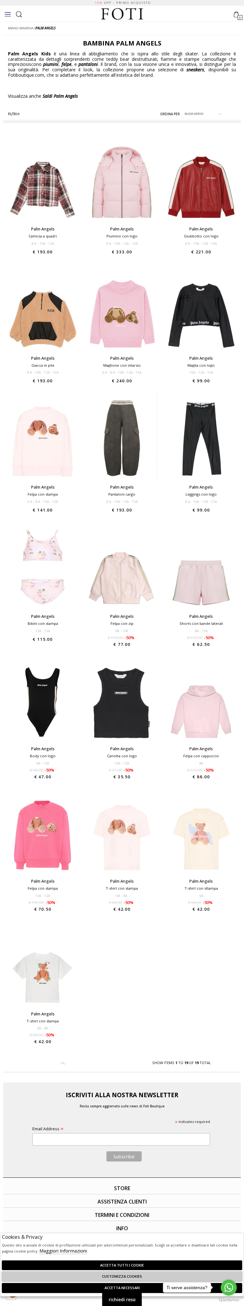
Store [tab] (122, 1188)
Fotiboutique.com (122, 14)
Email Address (48, 1129)
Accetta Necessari (122, 1287)
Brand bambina (20, 28)
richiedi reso (122, 1299)
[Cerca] (19, 14)
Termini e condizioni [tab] (122, 1215)
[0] (236, 14)
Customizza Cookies (122, 1276)
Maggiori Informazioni (63, 1250)
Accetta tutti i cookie (122, 1265)
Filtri (12, 114)
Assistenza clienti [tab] (122, 1201)
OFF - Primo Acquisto (122, 3)
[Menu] (8, 14)
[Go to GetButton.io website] (229, 1300)
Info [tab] (122, 1228)
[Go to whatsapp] (229, 1287)
